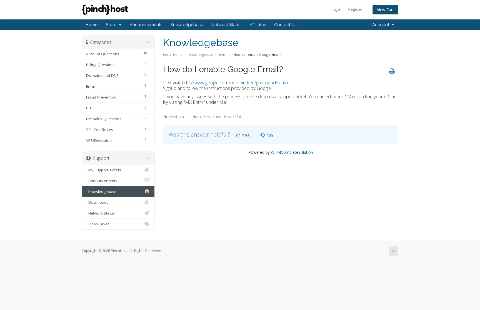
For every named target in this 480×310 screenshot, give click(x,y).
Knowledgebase (187, 24)
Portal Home (172, 54)
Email (223, 54)
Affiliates (258, 24)
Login (336, 9)
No (269, 135)
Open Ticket (97, 223)
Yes (245, 135)
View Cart (385, 9)
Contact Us (285, 24)
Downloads (97, 202)
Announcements (146, 24)
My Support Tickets (103, 169)
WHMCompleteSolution (292, 152)
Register (355, 9)
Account (381, 24)
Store (112, 24)
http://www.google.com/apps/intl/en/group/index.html (236, 82)
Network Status (226, 24)
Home (92, 24)
